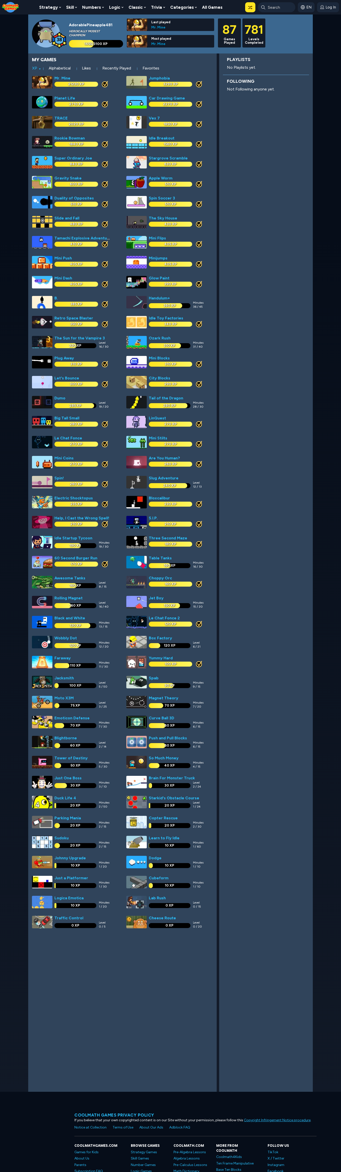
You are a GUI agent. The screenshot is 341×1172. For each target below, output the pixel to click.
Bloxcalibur (159, 498)
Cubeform (159, 878)
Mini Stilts (158, 438)
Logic (114, 7)
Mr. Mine (158, 27)
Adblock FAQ (179, 1127)
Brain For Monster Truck (172, 778)
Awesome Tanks (69, 578)
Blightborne (65, 738)
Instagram (276, 1165)
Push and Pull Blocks (168, 738)
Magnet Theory (163, 698)
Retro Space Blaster (73, 318)
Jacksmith (64, 678)
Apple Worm (160, 178)
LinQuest (157, 418)
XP (34, 68)
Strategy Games (144, 1152)
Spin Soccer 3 (162, 198)
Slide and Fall (66, 218)
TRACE (61, 118)
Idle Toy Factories (166, 318)
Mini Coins (64, 458)
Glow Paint (159, 278)
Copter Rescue (163, 818)
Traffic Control (68, 918)
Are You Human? (164, 458)
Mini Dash (63, 278)
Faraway (62, 658)
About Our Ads (151, 1127)
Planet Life (64, 98)
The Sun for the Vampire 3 (79, 338)
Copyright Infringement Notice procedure (277, 1120)
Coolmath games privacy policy (114, 1115)
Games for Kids (86, 1152)
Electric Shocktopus (73, 498)
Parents (80, 1165)
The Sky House (163, 218)
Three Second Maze (168, 538)
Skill (70, 7)
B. (56, 298)
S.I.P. (153, 518)
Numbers (91, 7)
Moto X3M (64, 698)
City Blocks (159, 378)
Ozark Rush (159, 338)
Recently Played (116, 68)
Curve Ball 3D (161, 718)
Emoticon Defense (72, 718)
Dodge (155, 858)
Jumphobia (159, 78)
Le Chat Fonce (68, 438)
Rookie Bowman (69, 138)
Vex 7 (154, 118)
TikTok (273, 1152)
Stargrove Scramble (168, 158)
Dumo (59, 398)
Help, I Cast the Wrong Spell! (81, 518)
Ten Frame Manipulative (235, 1163)
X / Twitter (276, 1158)
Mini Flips (157, 238)
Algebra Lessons (186, 1158)
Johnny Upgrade (70, 858)
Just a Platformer (71, 878)
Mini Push (63, 258)
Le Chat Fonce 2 (164, 618)
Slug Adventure (163, 478)
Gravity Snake (68, 178)
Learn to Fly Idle (164, 838)
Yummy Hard (161, 658)
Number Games (143, 1165)
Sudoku (61, 838)
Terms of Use (123, 1127)
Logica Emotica (69, 898)
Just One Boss (68, 778)
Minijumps (158, 258)
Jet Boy (156, 598)
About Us (81, 1158)
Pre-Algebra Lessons (189, 1152)
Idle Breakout (161, 138)
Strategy (48, 7)
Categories (182, 7)
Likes (86, 68)
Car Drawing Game (167, 98)
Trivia (156, 7)
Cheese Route (162, 918)
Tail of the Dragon (166, 398)
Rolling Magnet (68, 598)
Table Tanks (160, 558)
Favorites (151, 68)
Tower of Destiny (71, 758)
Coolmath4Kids (229, 1157)
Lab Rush (157, 898)
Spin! (59, 478)
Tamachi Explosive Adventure (82, 238)
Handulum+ (159, 298)
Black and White (69, 618)
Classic (136, 7)
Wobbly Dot (65, 638)
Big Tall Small (66, 418)
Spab (154, 678)
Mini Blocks (159, 358)
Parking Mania (67, 818)
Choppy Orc (160, 578)
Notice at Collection (90, 1127)
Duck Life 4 (65, 798)
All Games (212, 7)
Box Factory (160, 638)
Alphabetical (60, 68)
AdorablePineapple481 (91, 24)
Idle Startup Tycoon (73, 538)
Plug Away (64, 358)
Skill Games (140, 1158)
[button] (250, 7)
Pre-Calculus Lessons (190, 1165)
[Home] (10, 6)
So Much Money (163, 758)
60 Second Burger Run (75, 558)
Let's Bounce (66, 378)
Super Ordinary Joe (73, 158)
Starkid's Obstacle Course (174, 798)
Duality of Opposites (74, 198)
